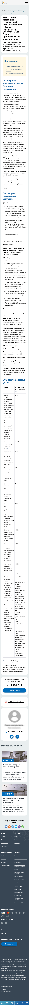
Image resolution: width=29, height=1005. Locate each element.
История (3, 836)
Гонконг (16, 869)
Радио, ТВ (17, 843)
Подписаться (9, 944)
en (6, 933)
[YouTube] (2, 923)
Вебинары (3, 862)
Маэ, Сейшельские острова (19, 873)
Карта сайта (4, 846)
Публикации (17, 839)
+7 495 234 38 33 (15, 732)
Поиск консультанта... (14, 725)
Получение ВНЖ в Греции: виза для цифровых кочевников (14, 805)
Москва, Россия (18, 855)
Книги (16, 836)
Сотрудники (4, 839)
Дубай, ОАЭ (17, 883)
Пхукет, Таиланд (19, 895)
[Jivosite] (2, 1003)
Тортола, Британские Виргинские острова (20, 866)
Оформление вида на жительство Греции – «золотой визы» (14, 772)
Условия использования (6, 986)
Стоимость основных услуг (15, 73)
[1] (16, 391)
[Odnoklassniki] (9, 826)
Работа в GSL (4, 843)
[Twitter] (16, 826)
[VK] (6, 826)
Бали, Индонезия (19, 892)
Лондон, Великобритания (21, 859)
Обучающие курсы (5, 865)
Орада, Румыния (19, 876)
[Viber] (19, 826)
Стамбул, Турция (19, 886)
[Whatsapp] (22, 826)
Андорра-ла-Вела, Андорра (19, 899)
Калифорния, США (19, 902)
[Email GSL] (26, 1003)
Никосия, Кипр (18, 862)
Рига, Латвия (18, 889)
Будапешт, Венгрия (19, 879)
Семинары (3, 859)
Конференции (4, 855)
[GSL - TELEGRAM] (6, 923)
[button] (7, 1003)
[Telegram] (12, 826)
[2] (8, 448)
